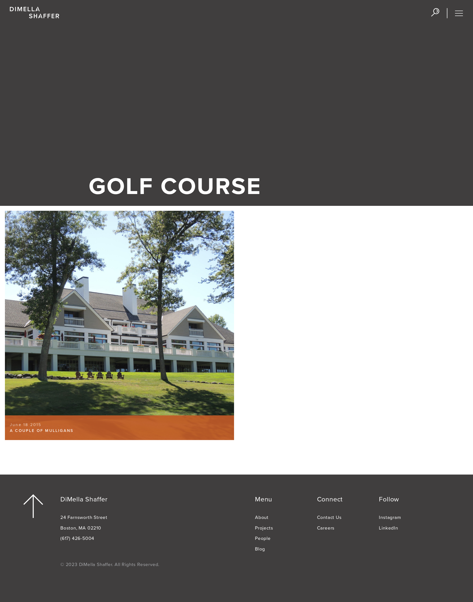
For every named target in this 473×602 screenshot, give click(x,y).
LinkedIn (388, 528)
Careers (326, 528)
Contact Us (329, 517)
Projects (264, 528)
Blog (260, 549)
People (263, 538)
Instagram (390, 517)
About (262, 517)
